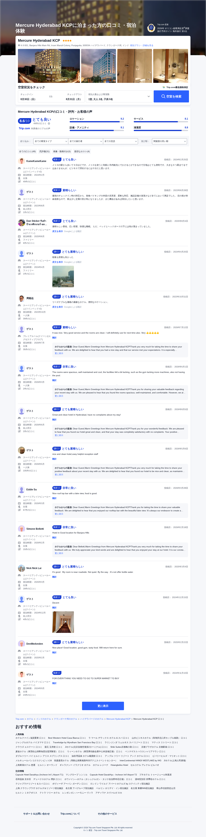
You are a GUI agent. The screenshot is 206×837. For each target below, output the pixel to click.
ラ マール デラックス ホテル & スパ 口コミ (109, 738)
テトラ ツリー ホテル (50, 793)
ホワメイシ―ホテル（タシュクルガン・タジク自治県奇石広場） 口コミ (98, 779)
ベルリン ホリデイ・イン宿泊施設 (112, 788)
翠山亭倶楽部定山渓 (165, 788)
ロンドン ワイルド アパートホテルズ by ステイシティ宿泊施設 (120, 783)
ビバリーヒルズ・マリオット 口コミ (169, 756)
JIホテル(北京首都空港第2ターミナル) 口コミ (86, 747)
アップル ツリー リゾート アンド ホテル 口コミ (127, 756)
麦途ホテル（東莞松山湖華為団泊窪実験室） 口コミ (40, 751)
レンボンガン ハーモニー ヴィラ (77, 793)
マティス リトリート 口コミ (165, 742)
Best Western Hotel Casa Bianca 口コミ (67, 738)
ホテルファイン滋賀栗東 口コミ (31, 738)
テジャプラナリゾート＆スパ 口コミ (33, 783)
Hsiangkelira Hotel (119, 765)
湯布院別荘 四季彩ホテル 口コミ (150, 779)
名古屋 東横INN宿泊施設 (142, 788)
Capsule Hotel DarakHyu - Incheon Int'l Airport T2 (113, 774)
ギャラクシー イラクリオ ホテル (75, 765)
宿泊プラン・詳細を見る (141, 45)
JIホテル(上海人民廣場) (175, 760)
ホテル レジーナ (100, 765)
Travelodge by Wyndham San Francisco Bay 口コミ (77, 742)
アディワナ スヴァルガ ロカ (108, 793)
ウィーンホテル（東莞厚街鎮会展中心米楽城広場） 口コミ (95, 751)
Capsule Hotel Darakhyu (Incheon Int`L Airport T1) (39, 774)
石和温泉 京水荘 (23, 779)
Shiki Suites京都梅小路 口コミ (124, 747)
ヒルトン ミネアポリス (26, 793)
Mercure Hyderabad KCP (118, 719)
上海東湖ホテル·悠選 (25, 765)
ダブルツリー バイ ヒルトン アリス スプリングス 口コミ (42, 756)
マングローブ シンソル (76, 774)
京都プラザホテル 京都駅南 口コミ (157, 747)
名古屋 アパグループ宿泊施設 (80, 788)
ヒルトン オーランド (47, 765)
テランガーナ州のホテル (65, 719)
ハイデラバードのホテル (91, 719)
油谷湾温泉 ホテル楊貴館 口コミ (87, 756)
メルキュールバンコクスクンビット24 (34, 760)
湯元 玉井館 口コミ (53, 747)
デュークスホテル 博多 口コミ (47, 779)
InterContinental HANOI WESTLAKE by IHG (140, 760)
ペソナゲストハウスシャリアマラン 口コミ (145, 751)
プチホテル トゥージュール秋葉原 (155, 774)
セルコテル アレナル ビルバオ (144, 765)
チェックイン (27, 94)
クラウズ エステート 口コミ (29, 747)
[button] (186, 5)
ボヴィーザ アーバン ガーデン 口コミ (70, 783)
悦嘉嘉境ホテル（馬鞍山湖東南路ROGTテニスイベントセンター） (85, 760)
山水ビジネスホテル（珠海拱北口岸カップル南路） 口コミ (159, 738)
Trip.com (20, 719)
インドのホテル (43, 719)
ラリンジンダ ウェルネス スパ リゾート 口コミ (127, 742)
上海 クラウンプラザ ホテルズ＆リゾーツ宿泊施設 (39, 788)
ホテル (30, 719)
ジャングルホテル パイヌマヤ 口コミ (33, 742)
